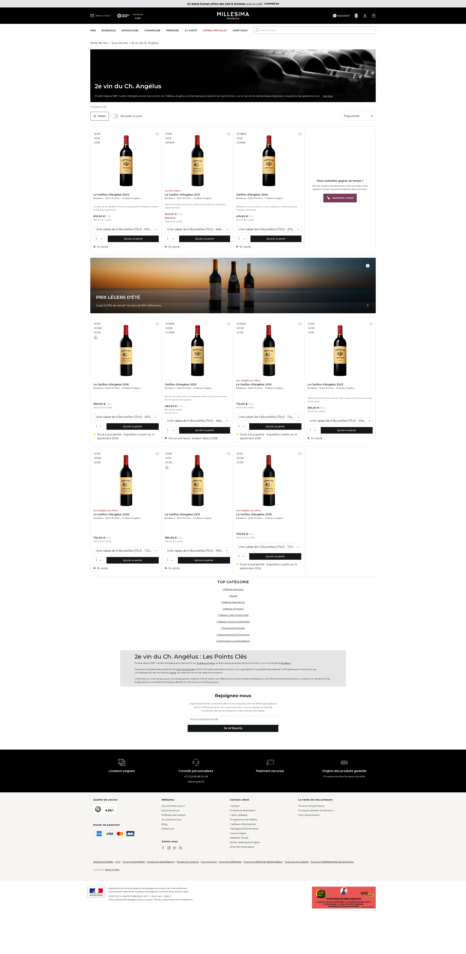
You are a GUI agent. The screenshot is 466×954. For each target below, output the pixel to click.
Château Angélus (206, 663)
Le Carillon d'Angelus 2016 (111, 384)
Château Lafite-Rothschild (233, 615)
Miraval (233, 595)
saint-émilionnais (186, 669)
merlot (172, 672)
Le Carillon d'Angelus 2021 (182, 194)
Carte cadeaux (239, 814)
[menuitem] (93, 30)
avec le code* (225, 3)
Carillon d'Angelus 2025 (180, 384)
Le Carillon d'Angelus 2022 (111, 194)
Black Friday (112, 869)
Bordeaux (98, 198)
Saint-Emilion (112, 198)
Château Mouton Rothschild (233, 621)
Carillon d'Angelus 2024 (252, 194)
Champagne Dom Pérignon (233, 634)
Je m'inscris (233, 728)
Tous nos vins (119, 43)
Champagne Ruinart (233, 628)
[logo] (233, 15)
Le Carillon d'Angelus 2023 (325, 384)
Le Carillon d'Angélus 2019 (253, 384)
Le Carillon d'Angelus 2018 (254, 514)
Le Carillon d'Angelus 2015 (182, 514)
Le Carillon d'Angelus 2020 (111, 514)
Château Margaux (233, 589)
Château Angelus (131, 198)
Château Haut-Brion (233, 602)
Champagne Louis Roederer (233, 640)
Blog (164, 824)
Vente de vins (99, 43)
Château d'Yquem (233, 608)
